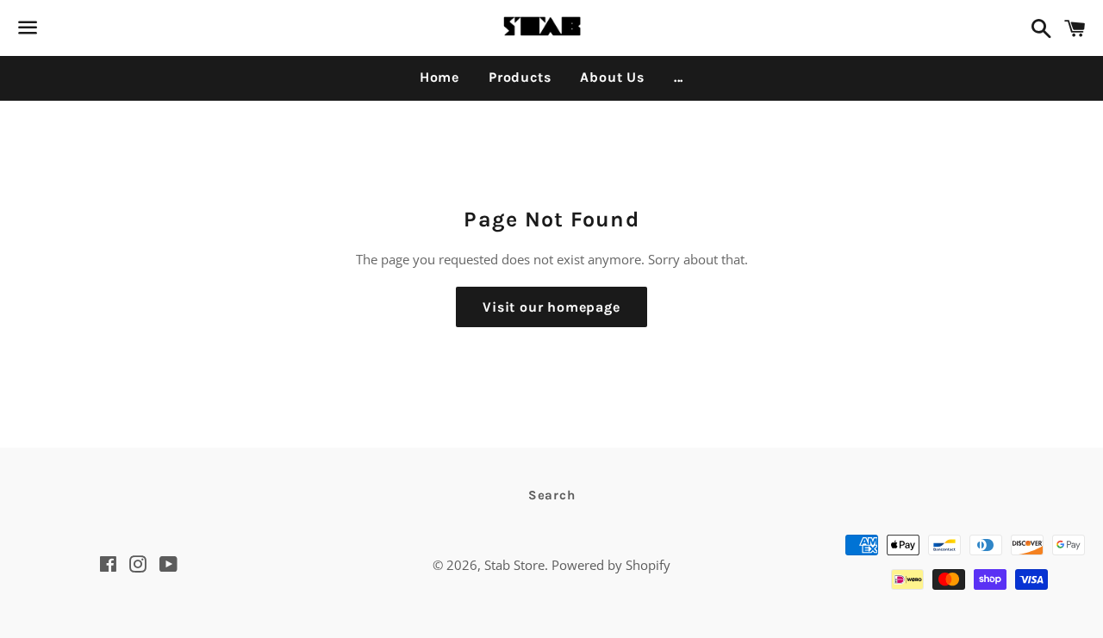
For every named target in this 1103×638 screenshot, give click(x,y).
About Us (612, 77)
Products (520, 77)
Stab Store (514, 564)
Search (552, 495)
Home (439, 77)
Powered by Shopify (611, 564)
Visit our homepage (551, 307)
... (678, 77)
